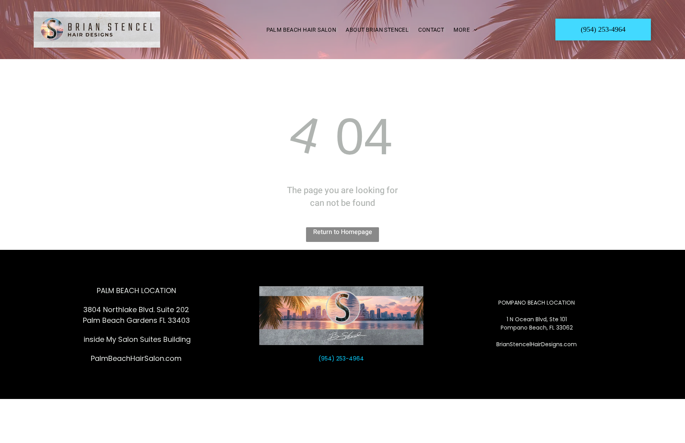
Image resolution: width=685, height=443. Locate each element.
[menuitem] (298, 29)
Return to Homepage (342, 232)
